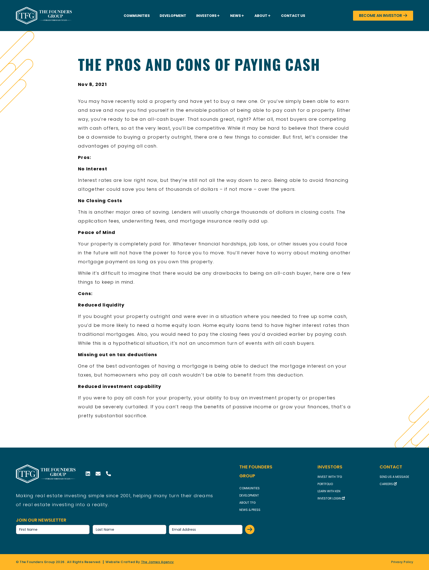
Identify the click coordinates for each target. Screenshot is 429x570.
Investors (206, 15)
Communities (137, 15)
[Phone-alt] (108, 473)
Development (173, 15)
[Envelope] (98, 473)
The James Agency (157, 562)
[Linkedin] (87, 473)
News (235, 15)
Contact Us (293, 15)
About (260, 15)
